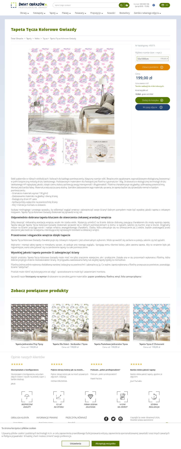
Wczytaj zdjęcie (150, 107)
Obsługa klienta (20, 417)
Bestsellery (125, 13)
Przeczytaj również (76, 417)
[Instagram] (120, 419)
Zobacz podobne (150, 67)
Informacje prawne (47, 417)
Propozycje (95, 13)
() (166, 4)
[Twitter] (113, 419)
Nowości (111, 13)
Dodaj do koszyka (150, 100)
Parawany (79, 13)
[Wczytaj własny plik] (126, 5)
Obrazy (23, 13)
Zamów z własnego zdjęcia (146, 13)
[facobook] (153, 5)
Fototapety (38, 13)
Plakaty (65, 13)
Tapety (53, 13)
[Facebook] (106, 419)
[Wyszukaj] (121, 5)
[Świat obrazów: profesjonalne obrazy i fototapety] (29, 5)
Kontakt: (141, 5)
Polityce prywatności (13, 436)
